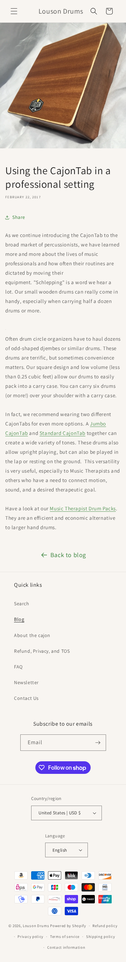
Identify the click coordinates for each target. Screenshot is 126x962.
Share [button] (18, 217)
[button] (14, 11)
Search (21, 603)
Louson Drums (36, 925)
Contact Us (26, 698)
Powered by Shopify (68, 925)
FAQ (18, 667)
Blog (19, 619)
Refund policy (104, 925)
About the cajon (32, 635)
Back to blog (68, 555)
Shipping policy (100, 936)
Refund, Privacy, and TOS (42, 651)
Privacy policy (30, 936)
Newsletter (26, 682)
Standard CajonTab (62, 433)
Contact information (66, 947)
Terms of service (64, 936)
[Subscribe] (98, 742)
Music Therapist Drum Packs (83, 508)
